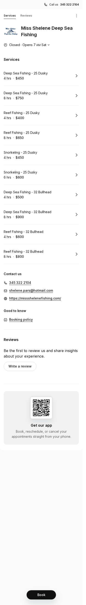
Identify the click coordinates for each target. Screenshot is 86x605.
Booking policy (21, 319)
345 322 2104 (69, 4)
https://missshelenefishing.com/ (35, 298)
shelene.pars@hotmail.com (31, 290)
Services (10, 15)
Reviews (26, 15)
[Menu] (76, 15)
